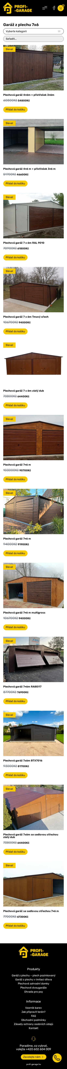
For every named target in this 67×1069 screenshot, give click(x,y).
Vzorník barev (33, 1007)
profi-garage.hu (33, 1064)
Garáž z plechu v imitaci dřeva (33, 979)
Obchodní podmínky (33, 1020)
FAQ (33, 1015)
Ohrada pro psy (33, 991)
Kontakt (33, 1028)
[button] (44, 8)
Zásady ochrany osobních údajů (33, 1024)
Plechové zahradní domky (33, 983)
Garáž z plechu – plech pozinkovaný (33, 975)
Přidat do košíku (15, 109)
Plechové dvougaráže (33, 987)
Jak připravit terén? (33, 1011)
